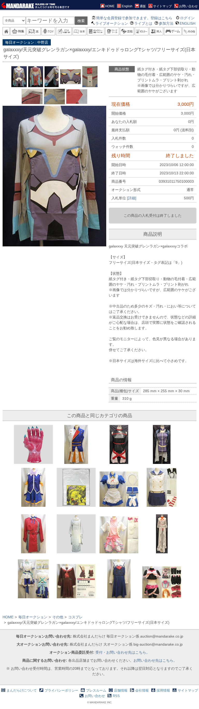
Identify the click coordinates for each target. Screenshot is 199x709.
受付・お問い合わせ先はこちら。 (122, 652)
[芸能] (127, 31)
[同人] (156, 31)
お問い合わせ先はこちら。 (155, 660)
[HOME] (6, 31)
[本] (34, 31)
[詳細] (131, 198)
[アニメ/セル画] (64, 31)
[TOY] (48, 31)
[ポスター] (142, 31)
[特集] (18, 31)
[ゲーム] (173, 31)
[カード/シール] (112, 31)
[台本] (80, 31)
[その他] (189, 31)
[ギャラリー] (95, 31)
